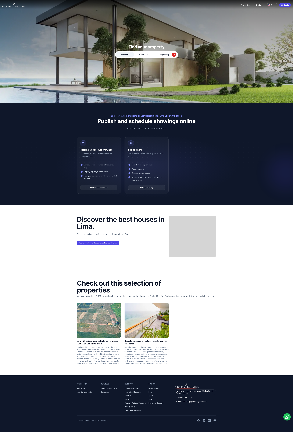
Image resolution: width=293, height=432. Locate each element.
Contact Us (105, 392)
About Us (128, 396)
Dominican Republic (156, 403)
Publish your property (109, 388)
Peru (150, 392)
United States (154, 388)
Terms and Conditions (133, 410)
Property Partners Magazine (135, 403)
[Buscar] (174, 55)
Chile (150, 399)
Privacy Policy (130, 407)
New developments (84, 392)
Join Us (127, 399)
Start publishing (146, 188)
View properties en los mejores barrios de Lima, (97, 243)
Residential (81, 388)
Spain (151, 396)
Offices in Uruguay (132, 388)
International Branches (133, 392)
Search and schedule (99, 188)
